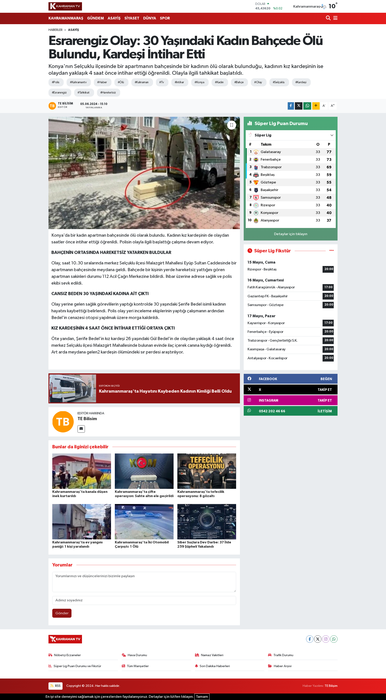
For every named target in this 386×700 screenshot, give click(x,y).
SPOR (165, 18)
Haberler (55, 30)
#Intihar (179, 82)
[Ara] (328, 18)
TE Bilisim (87, 419)
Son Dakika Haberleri (215, 666)
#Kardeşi (300, 82)
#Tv (161, 82)
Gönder (62, 613)
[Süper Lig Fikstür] (331, 251)
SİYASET (131, 18)
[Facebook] (309, 639)
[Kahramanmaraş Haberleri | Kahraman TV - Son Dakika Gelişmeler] (65, 6)
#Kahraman (142, 82)
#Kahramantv (78, 82)
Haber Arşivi (283, 666)
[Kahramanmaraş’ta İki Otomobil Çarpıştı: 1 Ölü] (144, 521)
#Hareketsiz (108, 92)
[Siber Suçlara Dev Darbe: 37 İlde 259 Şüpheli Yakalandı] (206, 521)
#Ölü (121, 82)
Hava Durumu (137, 655)
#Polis (55, 82)
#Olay (258, 82)
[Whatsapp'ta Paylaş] (307, 106)
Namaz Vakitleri (212, 655)
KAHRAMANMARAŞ (65, 18)
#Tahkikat (84, 92)
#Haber (102, 82)
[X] (317, 639)
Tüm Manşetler (138, 666)
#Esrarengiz (59, 92)
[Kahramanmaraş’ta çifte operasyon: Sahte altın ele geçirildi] (144, 471)
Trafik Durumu (283, 655)
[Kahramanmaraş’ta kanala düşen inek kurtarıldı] (81, 471)
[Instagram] (325, 639)
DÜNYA (149, 18)
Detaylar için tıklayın (290, 234)
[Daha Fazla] (316, 106)
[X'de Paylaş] (298, 106)
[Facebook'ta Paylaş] (291, 106)
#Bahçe (239, 82)
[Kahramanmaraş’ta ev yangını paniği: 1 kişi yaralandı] (81, 521)
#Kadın (219, 82)
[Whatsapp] (334, 639)
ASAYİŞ (114, 18)
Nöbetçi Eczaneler (67, 655)
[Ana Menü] (334, 18)
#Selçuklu (279, 82)
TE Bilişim (331, 685)
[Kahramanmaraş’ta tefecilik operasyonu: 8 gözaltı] (206, 471)
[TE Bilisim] (63, 421)
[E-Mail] (81, 429)
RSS (58, 685)
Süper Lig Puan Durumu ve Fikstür (77, 666)
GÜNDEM (95, 18)
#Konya (199, 82)
